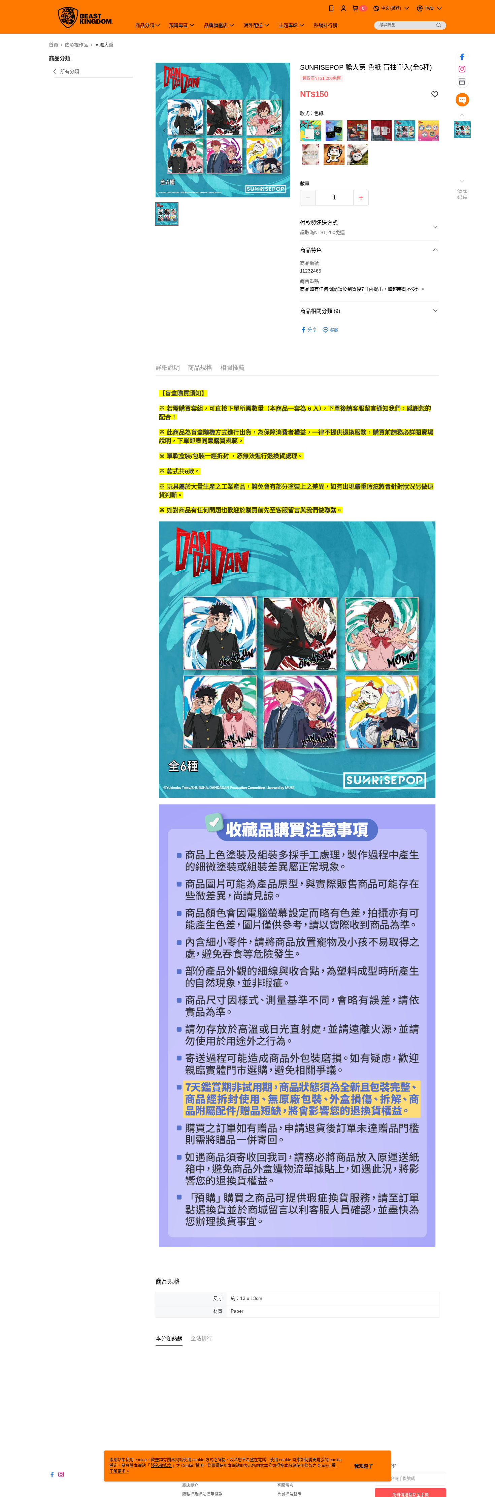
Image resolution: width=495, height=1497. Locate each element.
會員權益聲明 (289, 1494)
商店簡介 (190, 1485)
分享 (312, 329)
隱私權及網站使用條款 (202, 1494)
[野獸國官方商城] (86, 18)
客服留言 (285, 1485)
